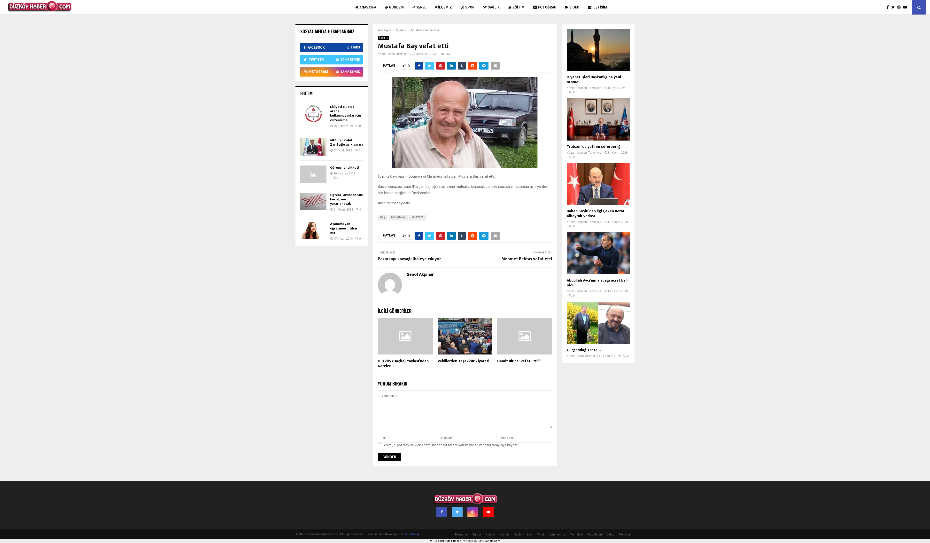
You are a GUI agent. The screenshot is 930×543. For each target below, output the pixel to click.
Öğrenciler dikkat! (344, 167)
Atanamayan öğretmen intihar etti (343, 228)
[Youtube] (906, 7)
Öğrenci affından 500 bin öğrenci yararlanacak (346, 199)
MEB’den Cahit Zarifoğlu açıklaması (346, 142)
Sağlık (494, 7)
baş (382, 217)
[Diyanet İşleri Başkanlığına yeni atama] (598, 50)
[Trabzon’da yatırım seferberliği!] (598, 119)
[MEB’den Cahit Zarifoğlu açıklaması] (313, 147)
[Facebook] (889, 7)
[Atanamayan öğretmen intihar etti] (313, 230)
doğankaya (398, 217)
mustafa (417, 217)
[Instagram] (900, 7)
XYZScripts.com (489, 541)
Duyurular (461, 534)
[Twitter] (894, 7)
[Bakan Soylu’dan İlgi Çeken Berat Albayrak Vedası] (598, 184)
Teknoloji (625, 534)
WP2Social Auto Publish (445, 541)
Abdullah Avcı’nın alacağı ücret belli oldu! (597, 283)
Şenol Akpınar (397, 54)
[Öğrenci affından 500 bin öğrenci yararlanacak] (313, 201)
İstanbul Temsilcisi (589, 88)
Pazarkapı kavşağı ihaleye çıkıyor (409, 259)
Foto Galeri (595, 534)
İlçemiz (445, 7)
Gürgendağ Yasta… (584, 350)
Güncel (490, 534)
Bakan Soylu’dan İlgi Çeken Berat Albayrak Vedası (596, 213)
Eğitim (519, 7)
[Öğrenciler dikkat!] (313, 174)
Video (574, 7)
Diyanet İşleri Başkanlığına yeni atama (594, 79)
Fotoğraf (547, 7)
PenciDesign (411, 534)
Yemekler (576, 534)
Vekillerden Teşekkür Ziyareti (463, 361)
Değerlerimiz (557, 534)
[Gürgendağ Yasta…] (598, 323)
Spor (469, 7)
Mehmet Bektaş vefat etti (526, 259)
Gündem (396, 7)
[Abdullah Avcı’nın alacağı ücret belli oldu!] (598, 253)
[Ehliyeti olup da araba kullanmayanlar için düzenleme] (313, 113)
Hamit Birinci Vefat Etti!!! (519, 361)
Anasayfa (367, 7)
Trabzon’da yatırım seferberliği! (594, 146)
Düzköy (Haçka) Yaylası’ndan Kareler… (403, 364)
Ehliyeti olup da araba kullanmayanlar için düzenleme (345, 113)
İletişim (600, 7)
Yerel (421, 7)
